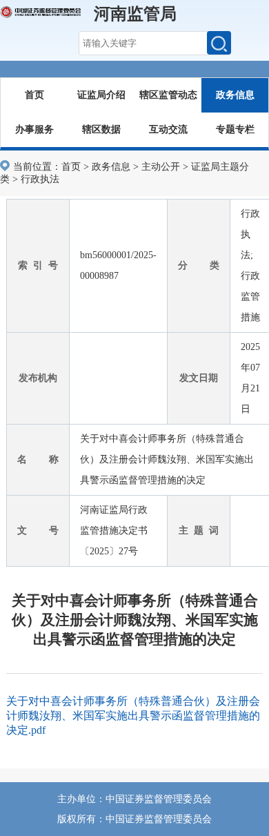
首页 (34, 95)
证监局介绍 (101, 95)
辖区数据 (101, 129)
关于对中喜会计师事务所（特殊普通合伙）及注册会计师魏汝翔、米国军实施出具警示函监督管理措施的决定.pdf (133, 715)
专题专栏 (235, 129)
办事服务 (34, 129)
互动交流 (168, 129)
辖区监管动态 (168, 95)
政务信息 (235, 95)
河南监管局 (135, 14)
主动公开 (160, 167)
